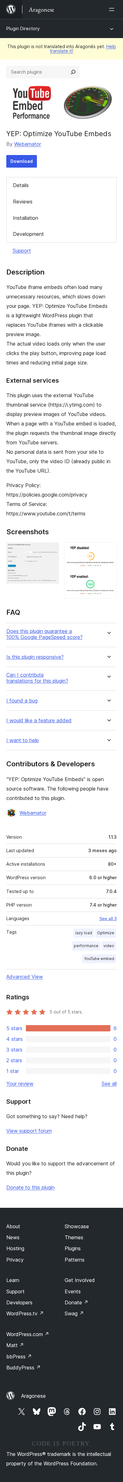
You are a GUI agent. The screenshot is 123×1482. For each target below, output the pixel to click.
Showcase (77, 1226)
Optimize (105, 932)
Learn (12, 1280)
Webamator (27, 144)
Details (21, 185)
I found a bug (22, 701)
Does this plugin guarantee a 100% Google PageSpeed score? (44, 634)
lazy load (83, 932)
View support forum (29, 1131)
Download (21, 161)
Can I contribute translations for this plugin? (37, 678)
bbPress (19, 1356)
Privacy (15, 1260)
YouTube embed (99, 958)
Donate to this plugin (30, 1187)
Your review (19, 1083)
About (13, 1226)
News (13, 1237)
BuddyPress (23, 1367)
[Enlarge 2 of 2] (108, 551)
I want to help (22, 740)
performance (86, 945)
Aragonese (33, 1396)
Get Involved (80, 1280)
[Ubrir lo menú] (113, 9)
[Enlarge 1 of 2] (50, 551)
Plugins (73, 1248)
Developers (19, 1302)
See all (109, 1083)
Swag (74, 1313)
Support (22, 250)
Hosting (15, 1248)
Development (28, 234)
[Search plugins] (73, 72)
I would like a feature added (39, 721)
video (108, 945)
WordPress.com (27, 1334)
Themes (74, 1237)
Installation (25, 218)
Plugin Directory (23, 28)
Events (73, 1291)
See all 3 (108, 918)
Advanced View (24, 977)
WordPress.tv (25, 1313)
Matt (15, 1345)
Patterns (75, 1260)
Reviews (22, 201)
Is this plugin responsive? (35, 657)
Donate (76, 1302)
